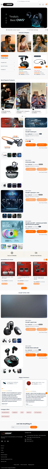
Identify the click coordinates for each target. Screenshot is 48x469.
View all (24, 288)
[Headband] (24, 43)
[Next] (46, 97)
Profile (2, 450)
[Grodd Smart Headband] (4, 383)
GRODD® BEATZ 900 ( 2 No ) (38, 382)
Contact (2, 447)
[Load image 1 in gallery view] (4, 155)
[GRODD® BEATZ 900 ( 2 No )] (28, 383)
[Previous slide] (9, 1)
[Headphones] (8, 43)
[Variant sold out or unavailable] (26, 141)
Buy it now (42, 144)
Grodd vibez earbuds (23, 71)
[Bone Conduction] (40, 43)
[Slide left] (18, 67)
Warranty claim (3, 461)
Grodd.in (5, 467)
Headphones (3, 62)
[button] (1, 4)
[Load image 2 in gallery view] (9, 155)
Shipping (27, 135)
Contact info (28, 432)
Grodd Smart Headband (12, 382)
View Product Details (43, 147)
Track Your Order (4, 456)
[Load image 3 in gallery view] (14, 155)
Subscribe (34, 427)
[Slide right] (46, 67)
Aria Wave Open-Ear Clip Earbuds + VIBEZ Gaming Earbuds (39, 278)
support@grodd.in (30, 441)
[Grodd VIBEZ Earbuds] (25, 62)
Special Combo (4, 66)
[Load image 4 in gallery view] (19, 155)
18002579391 (29, 439)
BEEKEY (14, 467)
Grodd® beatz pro (30, 131)
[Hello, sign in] (43, 4)
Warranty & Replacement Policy (6, 459)
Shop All (2, 452)
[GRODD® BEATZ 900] (40, 62)
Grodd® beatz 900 (38, 71)
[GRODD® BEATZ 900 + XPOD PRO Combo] (8, 269)
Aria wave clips (30, 162)
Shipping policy (31, 464)
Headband (3, 69)
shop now (18, 124)
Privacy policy (16, 464)
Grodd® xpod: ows (31, 322)
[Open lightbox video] (8, 98)
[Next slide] (39, 1)
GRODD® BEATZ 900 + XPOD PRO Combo (7, 278)
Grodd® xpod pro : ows (32, 192)
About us (2, 445)
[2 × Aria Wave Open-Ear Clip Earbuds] (24, 269)
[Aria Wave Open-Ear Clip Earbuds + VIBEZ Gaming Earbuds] (40, 269)
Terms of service (23, 464)
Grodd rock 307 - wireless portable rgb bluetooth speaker (36, 223)
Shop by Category (4, 454)
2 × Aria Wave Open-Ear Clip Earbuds (23, 278)
